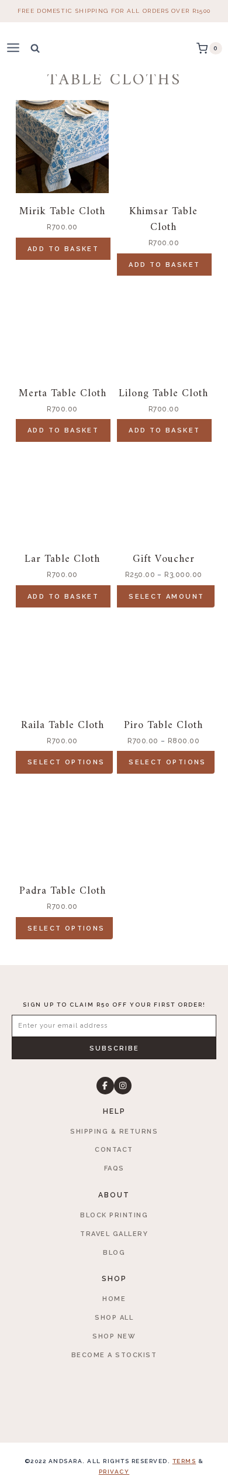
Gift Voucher (164, 559)
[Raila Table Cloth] (62, 660)
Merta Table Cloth (62, 394)
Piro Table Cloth (163, 725)
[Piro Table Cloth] (163, 660)
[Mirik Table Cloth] (62, 146)
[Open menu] (18, 48)
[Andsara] (114, 48)
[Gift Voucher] (163, 494)
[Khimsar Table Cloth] (163, 146)
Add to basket (63, 249)
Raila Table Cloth (62, 725)
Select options (66, 762)
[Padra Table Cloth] (62, 826)
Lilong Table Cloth (163, 394)
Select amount (166, 596)
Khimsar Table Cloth (163, 219)
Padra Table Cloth (62, 891)
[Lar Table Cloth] (62, 494)
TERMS (184, 1461)
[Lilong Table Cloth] (163, 328)
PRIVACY (114, 1471)
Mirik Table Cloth (62, 211)
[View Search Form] (35, 48)
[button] (114, 1048)
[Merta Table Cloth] (62, 328)
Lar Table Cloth (62, 559)
